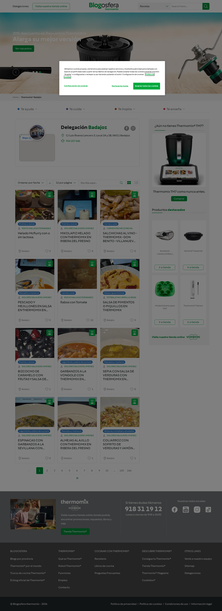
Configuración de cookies (76, 86)
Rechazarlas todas (120, 86)
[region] (112, 78)
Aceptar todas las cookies (146, 86)
